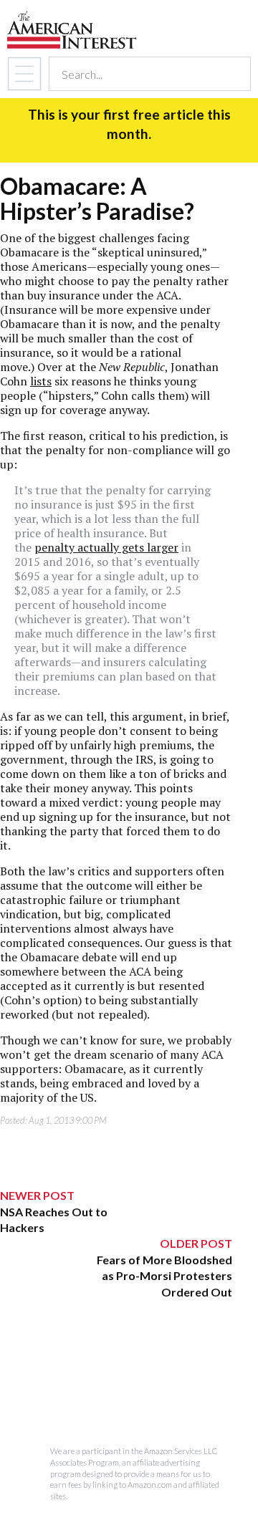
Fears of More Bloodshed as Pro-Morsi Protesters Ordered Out (164, 1276)
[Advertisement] (116, 1389)
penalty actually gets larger (106, 547)
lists (41, 381)
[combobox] (137, 74)
